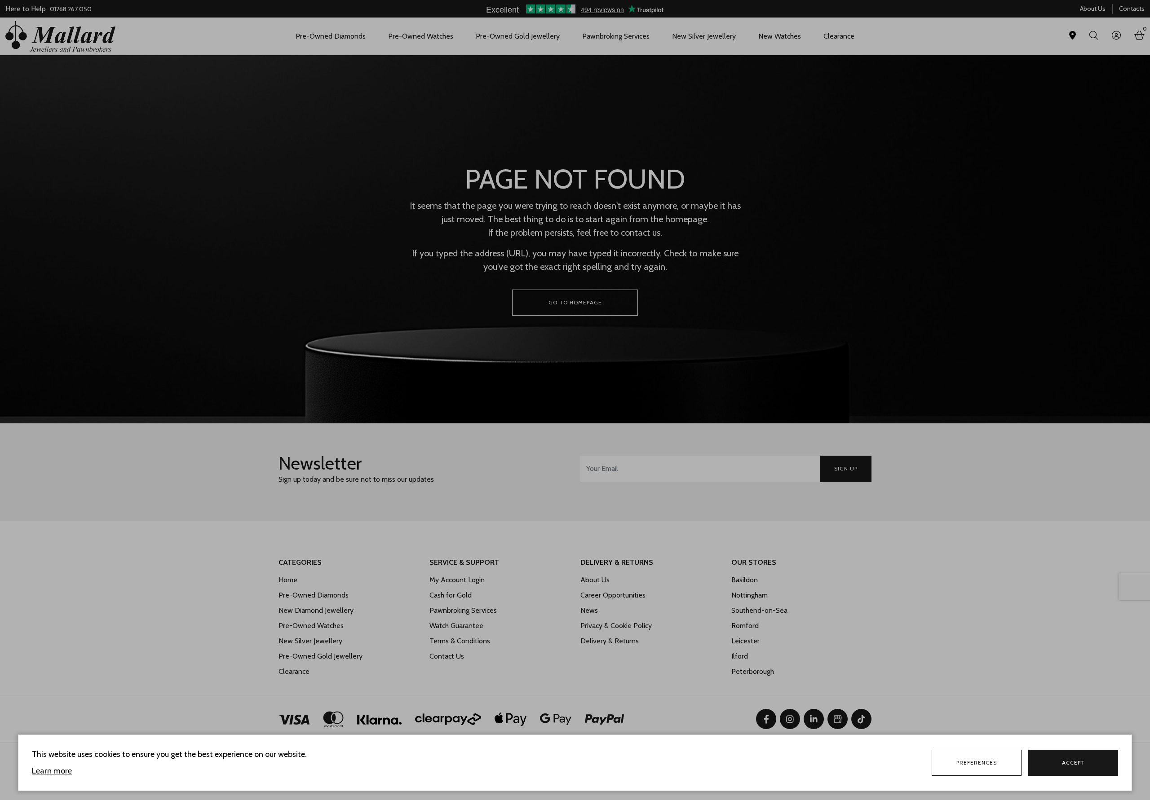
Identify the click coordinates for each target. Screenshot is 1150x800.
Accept (1073, 762)
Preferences (976, 762)
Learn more (52, 771)
